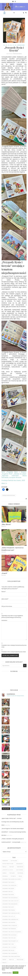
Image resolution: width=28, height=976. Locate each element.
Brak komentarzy (17, 53)
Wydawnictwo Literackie (10, 925)
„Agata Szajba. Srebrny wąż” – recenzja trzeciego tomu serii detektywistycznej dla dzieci (12, 822)
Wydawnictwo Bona (8, 894)
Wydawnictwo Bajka (8, 888)
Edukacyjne (21, 45)
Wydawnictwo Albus (8, 882)
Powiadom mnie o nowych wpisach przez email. (13, 651)
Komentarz (4, 620)
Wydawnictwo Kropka (9, 922)
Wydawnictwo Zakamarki (10, 953)
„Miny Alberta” (6, 524)
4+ (6, 45)
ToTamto (13, 876)
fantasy (11, 866)
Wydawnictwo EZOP (8, 907)
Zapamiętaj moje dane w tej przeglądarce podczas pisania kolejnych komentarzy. (12, 616)
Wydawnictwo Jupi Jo (9, 916)
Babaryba (5, 860)
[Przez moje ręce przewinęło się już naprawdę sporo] (6, 784)
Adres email (4, 599)
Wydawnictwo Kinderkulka (10, 919)
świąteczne (20, 959)
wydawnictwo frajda (9, 910)
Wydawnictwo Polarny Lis (10, 941)
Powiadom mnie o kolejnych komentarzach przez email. (14, 646)
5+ (8, 45)
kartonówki (19, 869)
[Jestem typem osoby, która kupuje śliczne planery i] (6, 766)
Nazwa (3, 591)
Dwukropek (19, 863)
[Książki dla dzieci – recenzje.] (4, 12)
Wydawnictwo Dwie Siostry (11, 900)
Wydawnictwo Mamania (9, 928)
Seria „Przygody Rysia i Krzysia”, (14, 472)
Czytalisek (14, 860)
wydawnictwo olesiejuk (10, 934)
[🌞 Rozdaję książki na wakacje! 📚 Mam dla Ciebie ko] (6, 793)
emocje (5, 866)
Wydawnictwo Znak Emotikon (11, 956)
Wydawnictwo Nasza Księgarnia (12, 931)
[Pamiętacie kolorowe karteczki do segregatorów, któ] (6, 720)
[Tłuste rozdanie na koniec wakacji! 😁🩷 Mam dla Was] (6, 702)
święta (4, 962)
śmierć (4, 959)
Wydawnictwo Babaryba (9, 885)
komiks (5, 873)
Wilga (20, 876)
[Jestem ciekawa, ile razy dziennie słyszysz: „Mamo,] (6, 802)
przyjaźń (12, 873)
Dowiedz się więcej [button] (7, 972)
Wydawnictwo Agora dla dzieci (12, 879)
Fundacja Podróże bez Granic (8, 495)
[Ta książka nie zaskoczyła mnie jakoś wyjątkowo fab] (6, 748)
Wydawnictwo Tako (8, 944)
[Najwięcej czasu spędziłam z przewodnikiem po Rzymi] (6, 757)
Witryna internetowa (6, 606)
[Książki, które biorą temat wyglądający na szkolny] (6, 775)
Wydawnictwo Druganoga (10, 897)
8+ (15, 45)
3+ (4, 45)
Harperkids (20, 866)
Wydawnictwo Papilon (9, 937)
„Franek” (4, 573)
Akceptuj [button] (15, 972)
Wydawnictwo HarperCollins (11, 913)
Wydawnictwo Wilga (8, 950)
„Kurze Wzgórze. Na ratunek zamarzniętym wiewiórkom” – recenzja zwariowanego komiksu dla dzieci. (13, 832)
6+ (11, 45)
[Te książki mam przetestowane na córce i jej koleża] (6, 739)
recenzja (5, 876)
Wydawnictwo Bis (8, 891)
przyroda (20, 873)
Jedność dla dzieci (8, 869)
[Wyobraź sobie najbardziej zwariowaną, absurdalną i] (6, 729)
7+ (13, 45)
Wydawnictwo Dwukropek (10, 903)
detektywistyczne (8, 863)
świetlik (11, 959)
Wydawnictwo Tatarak (9, 947)
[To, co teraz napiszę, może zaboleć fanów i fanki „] (6, 711)
